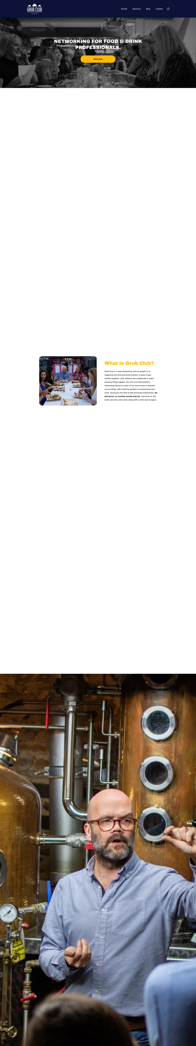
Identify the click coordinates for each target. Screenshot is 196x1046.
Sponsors (137, 8)
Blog (148, 8)
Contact (159, 8)
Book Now (98, 59)
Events (124, 8)
